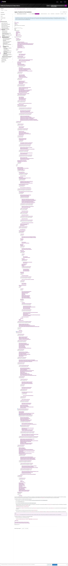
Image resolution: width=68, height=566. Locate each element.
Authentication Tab (23, 396)
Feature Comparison (21, 126)
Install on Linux (21, 177)
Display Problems (21, 483)
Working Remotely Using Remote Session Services (27, 158)
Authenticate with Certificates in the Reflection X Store (27, 117)
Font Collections (24, 242)
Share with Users (24, 284)
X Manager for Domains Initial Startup (22, 42)
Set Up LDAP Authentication (22, 353)
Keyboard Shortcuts (24, 259)
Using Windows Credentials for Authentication (26, 142)
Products (48, 5)
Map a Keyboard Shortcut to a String (23, 91)
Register (61, 1)
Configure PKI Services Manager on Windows (28, 466)
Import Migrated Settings (22, 99)
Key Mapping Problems (22, 489)
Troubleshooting (3, 59)
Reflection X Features (20, 125)
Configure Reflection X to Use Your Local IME (23, 93)
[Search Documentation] (66, 6)
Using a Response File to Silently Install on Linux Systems (6, 33)
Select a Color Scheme (22, 74)
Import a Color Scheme (22, 75)
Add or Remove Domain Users (23, 355)
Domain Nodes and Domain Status (26, 388)
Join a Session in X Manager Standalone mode (25, 69)
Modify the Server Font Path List (23, 82)
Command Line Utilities (22, 454)
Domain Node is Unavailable (22, 487)
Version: (15, 13)
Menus (20, 286)
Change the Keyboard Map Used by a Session (25, 87)
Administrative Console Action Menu (26, 403)
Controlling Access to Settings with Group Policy (25, 453)
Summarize (37, 13)
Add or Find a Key (25, 256)
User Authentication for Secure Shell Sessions (25, 113)
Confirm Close (23, 294)
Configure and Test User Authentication (24, 352)
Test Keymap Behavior (26, 269)
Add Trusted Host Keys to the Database (25, 110)
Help (1, 19)
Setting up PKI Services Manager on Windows (27, 463)
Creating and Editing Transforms (6, 46)
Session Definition (21, 231)
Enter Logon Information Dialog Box (26, 291)
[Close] (67, 564)
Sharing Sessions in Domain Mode (24, 150)
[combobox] (57, 6)
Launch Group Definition (22, 230)
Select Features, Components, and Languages (7, 48)
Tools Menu (21, 301)
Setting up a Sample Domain (22, 138)
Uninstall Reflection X (22, 186)
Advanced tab (22, 272)
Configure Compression (20, 104)
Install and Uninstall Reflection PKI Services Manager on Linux (30, 471)
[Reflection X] (15, 23)
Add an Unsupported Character (23, 92)
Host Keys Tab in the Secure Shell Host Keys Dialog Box (30, 312)
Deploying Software (4, 30)
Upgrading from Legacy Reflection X (22, 161)
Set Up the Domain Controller (23, 343)
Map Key (23, 255)
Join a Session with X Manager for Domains (24, 68)
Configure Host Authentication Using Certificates (26, 112)
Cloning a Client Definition (22, 132)
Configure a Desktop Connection (21, 61)
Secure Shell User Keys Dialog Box (26, 303)
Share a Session (21, 67)
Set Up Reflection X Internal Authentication (24, 354)
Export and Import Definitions (22, 94)
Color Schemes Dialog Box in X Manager (26, 276)
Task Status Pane (21, 320)
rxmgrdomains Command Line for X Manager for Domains (28, 457)
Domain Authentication (4, 25)
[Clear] (15, 29)
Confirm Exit (23, 293)
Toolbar (20, 319)
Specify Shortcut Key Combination (27, 262)
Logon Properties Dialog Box (24, 405)
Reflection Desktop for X (44, 13)
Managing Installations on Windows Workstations (6, 37)
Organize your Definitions (20, 64)
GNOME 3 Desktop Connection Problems (24, 490)
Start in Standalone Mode (22, 54)
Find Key (23, 265)
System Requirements (22, 172)
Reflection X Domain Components (23, 336)
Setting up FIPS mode (21, 452)
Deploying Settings (21, 412)
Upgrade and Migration (22, 178)
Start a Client (19, 62)
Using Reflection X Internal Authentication (25, 143)
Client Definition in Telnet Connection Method (27, 203)
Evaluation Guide (18, 34)
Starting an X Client (21, 131)
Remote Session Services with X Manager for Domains (29, 237)
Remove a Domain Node (22, 346)
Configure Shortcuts (6, 49)
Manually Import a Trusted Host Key (25, 111)
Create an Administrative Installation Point (6, 43)
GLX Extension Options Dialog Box (26, 248)
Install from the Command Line (7, 41)
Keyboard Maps (23, 251)
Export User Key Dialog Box (26, 307)
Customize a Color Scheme (22, 76)
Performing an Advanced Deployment (6, 40)
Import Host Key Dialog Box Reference (28, 395)
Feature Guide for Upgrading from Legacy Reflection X (26, 449)
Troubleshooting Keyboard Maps (26, 266)
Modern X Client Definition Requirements (24, 60)
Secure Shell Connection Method (24, 195)
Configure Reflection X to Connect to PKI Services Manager (28, 474)
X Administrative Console (4, 27)
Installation (62, 13)
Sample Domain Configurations (5, 26)
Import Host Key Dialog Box (26, 313)
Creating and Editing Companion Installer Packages (7, 55)
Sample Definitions (19, 45)
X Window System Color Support (23, 77)
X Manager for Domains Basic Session (24, 338)
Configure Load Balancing (23, 369)
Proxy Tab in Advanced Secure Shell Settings (27, 201)
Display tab (21, 238)
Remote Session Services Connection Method (26, 221)
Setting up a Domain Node (23, 157)
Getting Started (3, 14)
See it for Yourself (21, 127)
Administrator (52, 13)
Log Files (21, 480)
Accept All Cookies (55, 564)
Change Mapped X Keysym (26, 257)
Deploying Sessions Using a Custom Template (7, 35)
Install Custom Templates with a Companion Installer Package (30, 434)
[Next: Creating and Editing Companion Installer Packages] (62, 12)
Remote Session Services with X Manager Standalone (29, 236)
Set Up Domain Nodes (22, 345)
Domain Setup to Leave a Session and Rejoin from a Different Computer (28, 360)
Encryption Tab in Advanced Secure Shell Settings (28, 200)
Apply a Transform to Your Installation (7, 53)
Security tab (21, 244)
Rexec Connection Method (24, 208)
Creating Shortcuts (21, 134)
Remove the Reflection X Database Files (25, 187)
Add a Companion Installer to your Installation (28, 435)
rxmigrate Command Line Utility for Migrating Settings (27, 458)
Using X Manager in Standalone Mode (23, 128)
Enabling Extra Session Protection (24, 159)
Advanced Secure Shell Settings (25, 196)
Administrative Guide (4, 21)
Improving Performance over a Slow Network (25, 133)
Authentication (21, 140)
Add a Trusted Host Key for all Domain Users (26, 374)
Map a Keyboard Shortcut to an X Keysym (24, 90)
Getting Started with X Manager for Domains (26, 147)
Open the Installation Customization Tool (27, 423)
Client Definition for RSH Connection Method (27, 216)
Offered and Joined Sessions (22, 285)
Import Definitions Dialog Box (26, 297)
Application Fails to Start (22, 482)
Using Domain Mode (20, 135)
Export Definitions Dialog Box (26, 296)
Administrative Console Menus (25, 400)
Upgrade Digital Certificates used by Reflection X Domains (26, 451)
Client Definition (21, 192)
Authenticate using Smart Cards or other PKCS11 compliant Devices (29, 120)
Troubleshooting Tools (22, 478)
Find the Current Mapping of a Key (23, 88)
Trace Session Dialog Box (25, 275)
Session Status (23, 280)
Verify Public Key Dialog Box (27, 315)
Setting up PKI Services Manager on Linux (26, 468)
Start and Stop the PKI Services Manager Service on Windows (30, 467)
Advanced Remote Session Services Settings (27, 222)
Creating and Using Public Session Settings (25, 144)
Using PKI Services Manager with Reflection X (25, 460)
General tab (21, 235)
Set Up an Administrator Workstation (24, 344)
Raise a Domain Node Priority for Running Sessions (27, 370)
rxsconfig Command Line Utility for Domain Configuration (28, 459)
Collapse (6, 10)
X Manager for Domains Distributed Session (25, 339)
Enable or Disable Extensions (22, 100)
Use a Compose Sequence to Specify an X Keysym (25, 89)
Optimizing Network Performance (21, 160)
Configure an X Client (20, 56)
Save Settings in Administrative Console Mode (26, 443)
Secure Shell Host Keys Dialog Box (26, 309)
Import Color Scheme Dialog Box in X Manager (28, 279)
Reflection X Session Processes (23, 337)
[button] (64, 6)
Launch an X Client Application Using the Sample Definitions (25, 43)
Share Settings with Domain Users (24, 373)
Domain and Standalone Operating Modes (23, 168)
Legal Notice (3, 61)
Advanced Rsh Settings (25, 218)
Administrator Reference (4, 58)
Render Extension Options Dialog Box (27, 249)
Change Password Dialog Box (25, 292)
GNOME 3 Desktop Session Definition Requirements (26, 59)
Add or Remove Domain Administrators (25, 368)
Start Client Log (22, 225)
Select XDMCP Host (22, 229)
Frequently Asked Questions (21, 47)
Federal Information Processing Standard (27, 383)
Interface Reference (22, 376)
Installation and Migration (21, 169)
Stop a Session (19, 63)
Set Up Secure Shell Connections (22, 105)
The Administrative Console (22, 139)
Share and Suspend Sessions (21, 66)
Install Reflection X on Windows (23, 173)
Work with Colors (20, 72)
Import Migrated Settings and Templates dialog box (26, 191)
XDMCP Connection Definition (23, 226)
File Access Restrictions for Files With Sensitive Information (27, 450)
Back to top (16, 520)
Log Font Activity (21, 83)
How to (2, 16)
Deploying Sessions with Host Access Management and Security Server (7, 56)
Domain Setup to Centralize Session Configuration (25, 361)
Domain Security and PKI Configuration (27, 382)
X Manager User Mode (23, 442)
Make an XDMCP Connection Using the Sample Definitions (25, 44)
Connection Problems (22, 484)
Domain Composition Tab (24, 379)
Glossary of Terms (3, 60)
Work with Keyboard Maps (21, 84)
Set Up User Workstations (22, 347)
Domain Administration (21, 334)
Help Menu (21, 318)
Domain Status (23, 384)
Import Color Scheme (23, 407)
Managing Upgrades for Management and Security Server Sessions (29, 440)
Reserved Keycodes (24, 264)
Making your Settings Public (24, 148)
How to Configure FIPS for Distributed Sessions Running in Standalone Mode (29, 326)
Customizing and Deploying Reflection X (5, 29)
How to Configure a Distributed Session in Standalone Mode (27, 325)
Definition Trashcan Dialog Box (26, 295)
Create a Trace (22, 481)
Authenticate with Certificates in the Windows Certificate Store (28, 119)
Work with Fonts (20, 78)
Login (65, 1)
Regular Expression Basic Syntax (26, 207)
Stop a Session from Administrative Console (26, 371)
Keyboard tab (22, 250)
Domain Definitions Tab (24, 389)
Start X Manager (20, 51)
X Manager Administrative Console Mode (25, 441)
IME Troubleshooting (21, 488)
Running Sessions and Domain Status (27, 387)
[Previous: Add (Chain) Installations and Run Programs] (60, 12)
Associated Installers (23, 175)
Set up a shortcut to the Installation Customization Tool (29, 424)
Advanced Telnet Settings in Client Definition (28, 206)
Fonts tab (22, 239)
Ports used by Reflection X (22, 448)
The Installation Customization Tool (7, 45)
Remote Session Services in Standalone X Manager (24, 321)
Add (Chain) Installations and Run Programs (7, 51)
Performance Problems (22, 485)
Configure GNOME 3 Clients (21, 58)
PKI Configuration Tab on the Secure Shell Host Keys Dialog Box (31, 314)
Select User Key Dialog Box (26, 308)
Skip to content (17, 22)
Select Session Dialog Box (23, 224)
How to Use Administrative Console (24, 365)
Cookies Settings (49, 564)
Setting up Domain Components (5, 24)
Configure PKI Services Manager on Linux (27, 472)
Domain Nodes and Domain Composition (27, 381)
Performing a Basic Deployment (7, 38)
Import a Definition (21, 97)
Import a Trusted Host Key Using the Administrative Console (28, 375)
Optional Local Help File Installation (23, 184)
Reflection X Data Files (22, 447)
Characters (23, 258)
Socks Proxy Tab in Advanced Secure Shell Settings (28, 202)
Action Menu (22, 299)
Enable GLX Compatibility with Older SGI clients (25, 103)
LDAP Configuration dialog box (26, 399)
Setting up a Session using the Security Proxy (26, 439)
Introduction (2, 12)
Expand (2, 10)
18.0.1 (49, 13)
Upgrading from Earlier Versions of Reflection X (26, 181)
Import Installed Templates (22, 98)
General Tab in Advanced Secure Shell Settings (28, 199)
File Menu (22, 288)
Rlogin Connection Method (24, 212)
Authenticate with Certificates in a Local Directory (26, 118)
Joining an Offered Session (23, 153)
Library (57, 1)
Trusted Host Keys (24, 392)
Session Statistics (24, 283)
